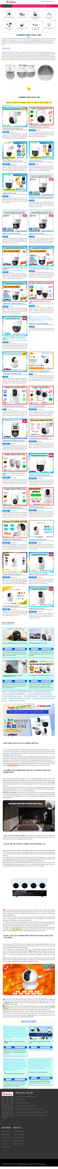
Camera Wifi (28, 6)
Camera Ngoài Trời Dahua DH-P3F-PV (13, 303)
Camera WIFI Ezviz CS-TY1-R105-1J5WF (13, 406)
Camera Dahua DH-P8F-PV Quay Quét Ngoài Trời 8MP (14, 268)
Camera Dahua (5, 1131)
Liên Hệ (49, 6)
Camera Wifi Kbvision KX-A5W (37, 539)
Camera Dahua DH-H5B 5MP (36, 507)
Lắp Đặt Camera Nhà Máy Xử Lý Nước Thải (19, 698)
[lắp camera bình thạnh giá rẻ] (11, 2)
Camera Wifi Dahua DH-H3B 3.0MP (11, 574)
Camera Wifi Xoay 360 (28, 35)
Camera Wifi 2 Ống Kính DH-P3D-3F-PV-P (13, 440)
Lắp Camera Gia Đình (18, 1131)
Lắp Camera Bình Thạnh (7, 6)
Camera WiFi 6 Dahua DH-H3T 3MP (11, 373)
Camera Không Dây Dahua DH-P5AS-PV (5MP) (40, 302)
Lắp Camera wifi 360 (7, 105)
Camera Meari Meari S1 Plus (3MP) (39, 127)
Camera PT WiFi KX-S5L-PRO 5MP (11, 233)
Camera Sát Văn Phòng (19, 1134)
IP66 (51, 102)
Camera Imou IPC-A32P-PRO (36, 608)
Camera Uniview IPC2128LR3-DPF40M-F (12, 696)
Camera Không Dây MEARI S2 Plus (12, 507)
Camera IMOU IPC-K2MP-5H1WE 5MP (38, 438)
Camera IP (23, 6)
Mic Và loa (8, 102)
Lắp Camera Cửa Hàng (18, 1137)
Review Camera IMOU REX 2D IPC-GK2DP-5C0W (15, 643)
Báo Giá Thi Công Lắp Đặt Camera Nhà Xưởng (14, 1042)
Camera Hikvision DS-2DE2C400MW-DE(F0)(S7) (20, 691)
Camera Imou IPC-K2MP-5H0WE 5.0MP (39, 371)
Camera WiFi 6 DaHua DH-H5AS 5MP (38, 323)
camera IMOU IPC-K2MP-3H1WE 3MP (12, 539)
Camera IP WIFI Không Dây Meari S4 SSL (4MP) (13, 474)
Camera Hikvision (6, 1134)
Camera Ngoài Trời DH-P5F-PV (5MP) (39, 268)
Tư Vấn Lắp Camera (35, 6)
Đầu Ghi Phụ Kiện (43, 6)
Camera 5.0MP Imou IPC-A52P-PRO (38, 574)
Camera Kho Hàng (17, 1143)
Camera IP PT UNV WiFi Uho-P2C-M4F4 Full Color (14, 338)
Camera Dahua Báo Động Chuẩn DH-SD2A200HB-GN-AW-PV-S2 (12, 676)
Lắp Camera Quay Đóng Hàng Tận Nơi (14, 1073)
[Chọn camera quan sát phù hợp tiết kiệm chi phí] (54, 20)
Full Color (29, 102)
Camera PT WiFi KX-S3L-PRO (36, 233)
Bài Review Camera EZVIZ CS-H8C (38, 643)
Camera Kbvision (6, 1137)
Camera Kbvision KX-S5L (9, 193)
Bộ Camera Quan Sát (16, 6)
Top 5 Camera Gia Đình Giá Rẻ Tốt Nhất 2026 (39, 1042)
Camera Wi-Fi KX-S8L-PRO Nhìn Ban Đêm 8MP (41, 197)
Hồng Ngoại (23, 102)
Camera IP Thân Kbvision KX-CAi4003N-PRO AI (13, 694)
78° (18, 102)
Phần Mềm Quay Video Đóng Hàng (38, 1072)
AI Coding (46, 102)
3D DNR (41, 102)
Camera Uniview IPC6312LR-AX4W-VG (12, 161)
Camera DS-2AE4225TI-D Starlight (42, 691)
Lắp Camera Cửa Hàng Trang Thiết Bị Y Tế (40, 675)
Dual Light (14, 102)
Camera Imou (5, 1140)
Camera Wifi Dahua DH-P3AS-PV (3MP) (39, 475)
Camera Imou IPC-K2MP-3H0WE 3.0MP (12, 128)
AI (32, 102)
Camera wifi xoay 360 (19, 40)
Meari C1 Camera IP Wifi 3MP (37, 406)
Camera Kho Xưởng (18, 1140)
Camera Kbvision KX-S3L (36, 161)
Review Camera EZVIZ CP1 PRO (17, 700)
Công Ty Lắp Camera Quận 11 (31, 696)
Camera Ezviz (5, 1143)
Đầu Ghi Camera (6, 1147)
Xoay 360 (36, 102)
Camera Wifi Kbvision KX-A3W (10, 606)
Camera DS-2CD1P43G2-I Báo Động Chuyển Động (39, 694)
